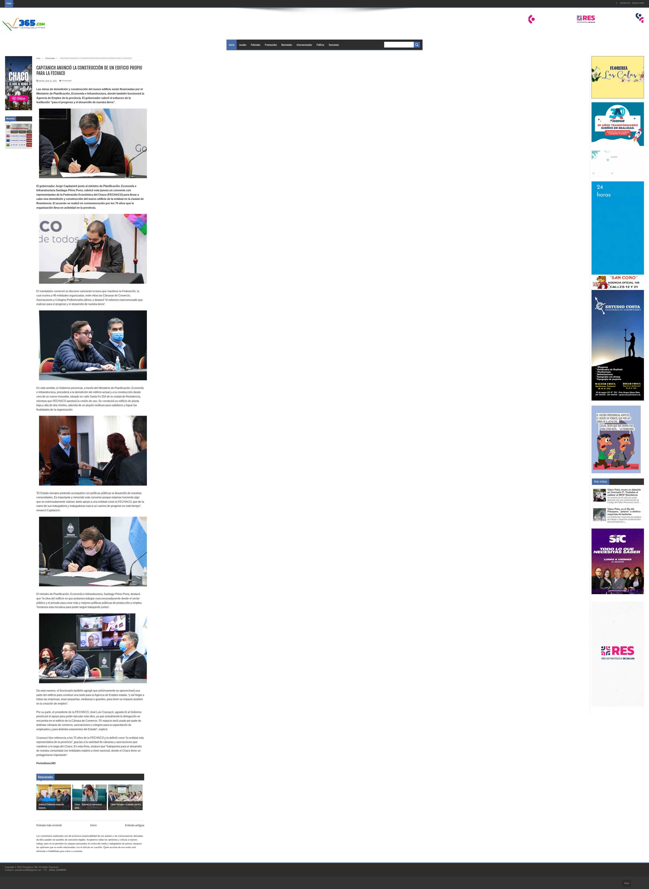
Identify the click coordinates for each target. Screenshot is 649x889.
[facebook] (616, 3)
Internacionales (304, 44)
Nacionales (286, 44)
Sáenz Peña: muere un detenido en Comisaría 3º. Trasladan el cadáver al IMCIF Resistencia (624, 492)
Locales (242, 44)
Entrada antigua (134, 825)
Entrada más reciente (49, 825)
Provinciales (271, 44)
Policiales (255, 44)
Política (320, 44)
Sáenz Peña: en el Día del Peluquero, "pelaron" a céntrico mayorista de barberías (624, 512)
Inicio (231, 44)
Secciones (334, 44)
